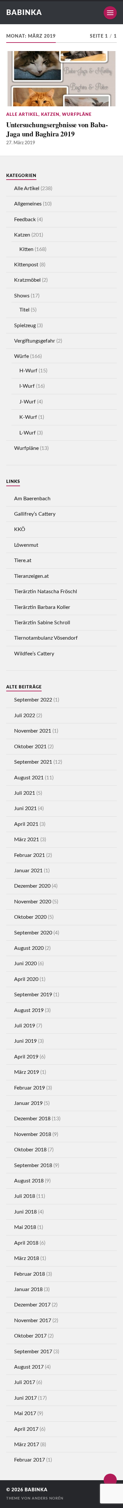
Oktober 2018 (30, 1149)
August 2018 (29, 1180)
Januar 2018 (28, 1289)
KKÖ (19, 529)
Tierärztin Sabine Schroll (42, 622)
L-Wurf (27, 432)
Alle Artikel (22, 114)
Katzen (50, 114)
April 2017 (26, 1429)
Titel (24, 309)
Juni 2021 (25, 808)
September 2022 (33, 699)
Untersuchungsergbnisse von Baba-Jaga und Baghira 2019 (57, 129)
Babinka (24, 12)
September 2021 (33, 762)
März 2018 (26, 1258)
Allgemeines (28, 203)
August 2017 (29, 1367)
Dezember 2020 (32, 886)
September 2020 (33, 932)
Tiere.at (22, 560)
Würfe (21, 356)
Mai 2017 (25, 1413)
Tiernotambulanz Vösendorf (46, 638)
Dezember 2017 (32, 1304)
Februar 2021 (29, 855)
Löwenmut (26, 545)
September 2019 (33, 994)
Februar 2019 (29, 1088)
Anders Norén (47, 1498)
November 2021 (32, 731)
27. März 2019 (20, 142)
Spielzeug (25, 325)
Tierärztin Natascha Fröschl (45, 591)
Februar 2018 (29, 1274)
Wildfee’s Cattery (34, 653)
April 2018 (26, 1243)
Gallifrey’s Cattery (34, 514)
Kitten (26, 249)
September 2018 (33, 1165)
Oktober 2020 (30, 917)
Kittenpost (26, 264)
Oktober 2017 (30, 1336)
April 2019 (26, 1056)
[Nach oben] (110, 1480)
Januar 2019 (28, 1103)
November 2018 (32, 1134)
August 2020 (29, 948)
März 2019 (26, 1072)
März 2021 (26, 839)
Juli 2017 (24, 1382)
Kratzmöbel (27, 280)
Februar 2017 (29, 1460)
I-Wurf (27, 386)
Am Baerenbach (32, 498)
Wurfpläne (77, 114)
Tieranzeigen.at (31, 576)
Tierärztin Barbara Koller (42, 607)
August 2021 (29, 777)
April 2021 (26, 824)
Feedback (25, 219)
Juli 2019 (24, 1025)
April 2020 (26, 979)
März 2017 (26, 1444)
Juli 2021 (24, 793)
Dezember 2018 (32, 1118)
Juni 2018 (25, 1212)
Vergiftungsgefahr (34, 341)
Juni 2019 (25, 1041)
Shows (22, 295)
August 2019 (29, 1010)
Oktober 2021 (30, 746)
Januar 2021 (28, 870)
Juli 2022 (24, 715)
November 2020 (32, 901)
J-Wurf (27, 401)
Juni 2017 (25, 1398)
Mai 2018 (25, 1227)
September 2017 (33, 1351)
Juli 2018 (24, 1196)
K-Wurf (28, 417)
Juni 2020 (25, 963)
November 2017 (32, 1320)
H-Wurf (28, 370)
